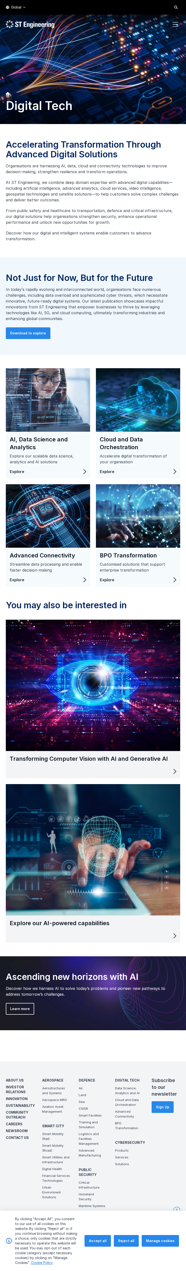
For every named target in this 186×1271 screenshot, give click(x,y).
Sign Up (162, 1107)
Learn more (20, 1009)
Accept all (98, 1241)
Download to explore (28, 333)
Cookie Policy (42, 1263)
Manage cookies (160, 1241)
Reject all (126, 1241)
